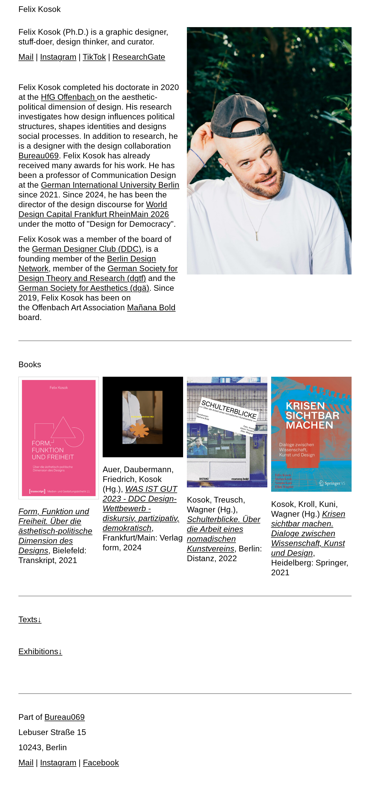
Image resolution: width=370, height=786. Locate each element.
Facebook (101, 762)
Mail (26, 56)
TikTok (94, 56)
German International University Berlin (110, 184)
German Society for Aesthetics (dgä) (83, 287)
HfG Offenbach (69, 96)
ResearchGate (138, 56)
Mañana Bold (151, 307)
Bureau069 (38, 155)
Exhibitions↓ (40, 651)
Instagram (58, 56)
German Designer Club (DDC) (86, 248)
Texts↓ (29, 619)
